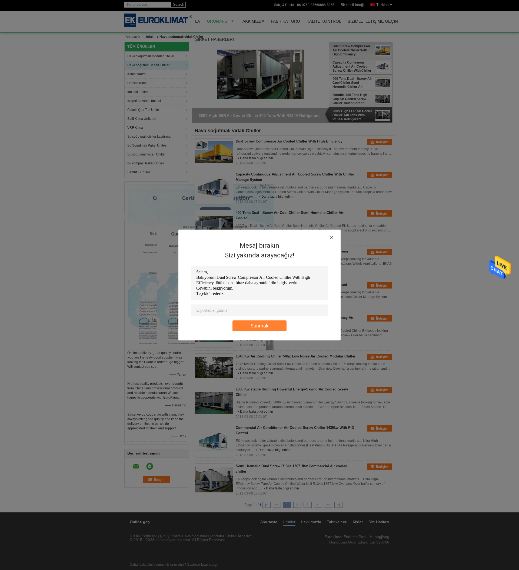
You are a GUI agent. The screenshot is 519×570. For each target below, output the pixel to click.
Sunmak (259, 326)
